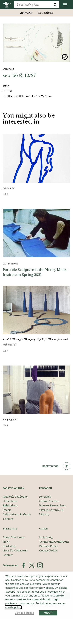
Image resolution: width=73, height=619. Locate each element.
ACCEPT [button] (48, 612)
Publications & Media (17, 514)
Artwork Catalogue (15, 496)
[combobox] (32, 4)
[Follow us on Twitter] (32, 565)
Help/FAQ (46, 537)
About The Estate (14, 537)
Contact (8, 555)
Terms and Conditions (54, 541)
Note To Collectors (15, 550)
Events (7, 510)
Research (45, 496)
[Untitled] (36, 42)
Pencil (7, 91)
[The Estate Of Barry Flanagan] (8, 4)
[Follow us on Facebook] (23, 565)
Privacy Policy (48, 546)
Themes (8, 518)
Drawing (8, 68)
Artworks (26, 12)
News (6, 541)
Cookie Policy (48, 550)
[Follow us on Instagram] (40, 565)
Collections (45, 12)
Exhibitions (10, 505)
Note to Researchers (52, 505)
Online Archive (49, 501)
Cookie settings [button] (24, 612)
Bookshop (9, 546)
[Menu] (65, 4)
